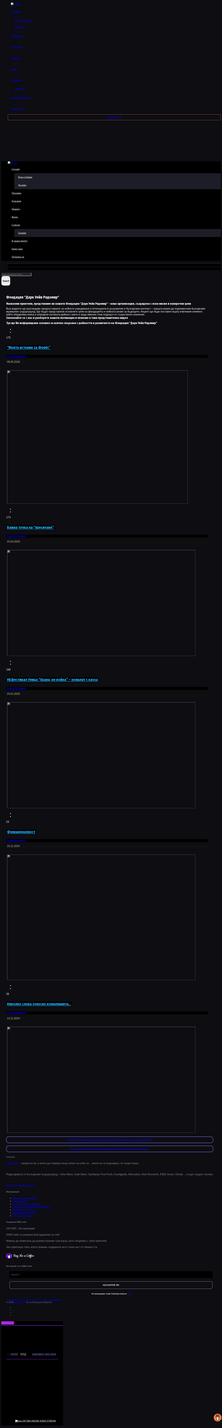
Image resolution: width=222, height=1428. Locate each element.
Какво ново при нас (24, 1212)
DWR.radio (12, 1163)
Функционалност (21, 832)
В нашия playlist (20, 97)
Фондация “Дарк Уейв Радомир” (32, 1206)
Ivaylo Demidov (16, 356)
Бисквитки (12, 1300)
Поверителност (28, 1300)
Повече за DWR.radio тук (21, 1185)
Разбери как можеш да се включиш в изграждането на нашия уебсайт (110, 1139)
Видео (15, 69)
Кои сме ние (20, 1201)
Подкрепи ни (114, 117)
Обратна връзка (22, 1215)
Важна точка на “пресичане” (30, 527)
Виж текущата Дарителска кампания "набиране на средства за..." (109, 1148)
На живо (19, 27)
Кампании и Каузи (23, 1209)
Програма (17, 36)
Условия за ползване (49, 1300)
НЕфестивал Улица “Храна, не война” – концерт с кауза (52, 679)
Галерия (19, 89)
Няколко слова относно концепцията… (39, 1004)
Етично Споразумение (26, 1204)
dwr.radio (19, 1302)
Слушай (16, 12)
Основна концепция (25, 1198)
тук (128, 1294)
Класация (16, 47)
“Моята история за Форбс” (29, 347)
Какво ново (17, 108)
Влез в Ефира (22, 20)
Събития (16, 80)
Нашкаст (16, 58)
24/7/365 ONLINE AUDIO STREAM (39, 1421)
